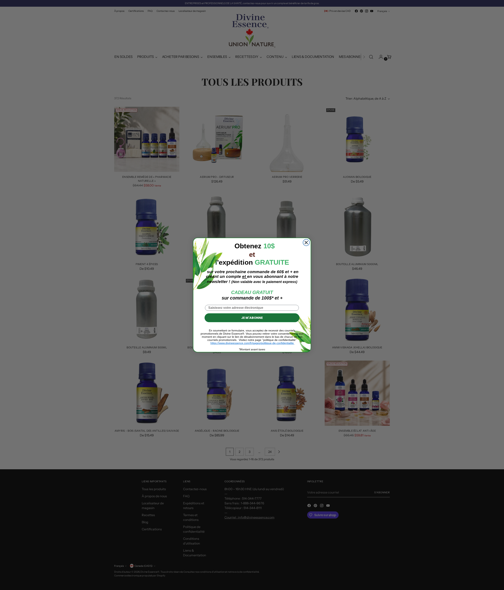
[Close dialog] (306, 242)
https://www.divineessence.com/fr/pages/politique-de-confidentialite (252, 343)
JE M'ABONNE (252, 317)
